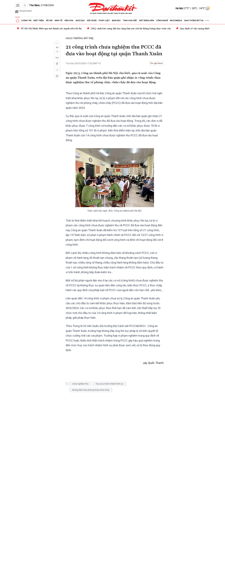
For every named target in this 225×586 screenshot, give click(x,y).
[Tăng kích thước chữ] (57, 51)
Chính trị (26, 20)
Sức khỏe (92, 20)
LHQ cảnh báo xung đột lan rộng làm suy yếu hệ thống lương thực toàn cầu (131, 28)
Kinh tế (58, 20)
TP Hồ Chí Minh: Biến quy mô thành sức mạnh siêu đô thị (51, 28)
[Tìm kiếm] (24, 5)
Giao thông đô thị (193, 20)
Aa (57, 47)
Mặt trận (39, 20)
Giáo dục (80, 20)
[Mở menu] (17, 5)
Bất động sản (146, 20)
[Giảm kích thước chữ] (57, 43)
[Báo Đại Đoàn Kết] (112, 8)
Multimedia (176, 20)
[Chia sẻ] (222, 582)
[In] (57, 76)
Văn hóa (68, 20)
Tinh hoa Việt (130, 20)
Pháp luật (104, 20)
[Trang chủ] (17, 20)
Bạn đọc (116, 20)
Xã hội (49, 20)
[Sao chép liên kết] (57, 70)
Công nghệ (162, 20)
